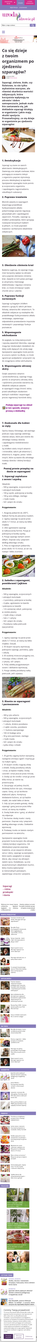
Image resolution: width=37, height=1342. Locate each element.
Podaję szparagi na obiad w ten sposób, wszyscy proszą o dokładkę (19, 407)
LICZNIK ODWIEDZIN (29, 2)
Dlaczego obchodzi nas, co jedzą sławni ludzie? (18, 958)
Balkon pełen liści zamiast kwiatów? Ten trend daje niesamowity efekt (15, 1204)
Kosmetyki (5, 1070)
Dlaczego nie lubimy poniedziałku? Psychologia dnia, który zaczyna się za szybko (18, 1051)
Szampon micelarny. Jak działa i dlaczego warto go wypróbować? (18, 919)
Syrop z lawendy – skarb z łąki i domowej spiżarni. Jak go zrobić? (18, 940)
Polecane (5, 1186)
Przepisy (4, 1113)
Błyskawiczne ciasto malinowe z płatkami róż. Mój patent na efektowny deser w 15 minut (18, 1148)
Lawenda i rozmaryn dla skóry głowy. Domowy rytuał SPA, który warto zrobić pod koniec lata (19, 1095)
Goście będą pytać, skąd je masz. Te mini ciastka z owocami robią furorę (18, 1166)
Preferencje (29, 1336)
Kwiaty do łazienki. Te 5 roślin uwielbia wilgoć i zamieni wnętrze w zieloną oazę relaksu (17, 1225)
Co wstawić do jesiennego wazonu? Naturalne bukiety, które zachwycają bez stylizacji (19, 969)
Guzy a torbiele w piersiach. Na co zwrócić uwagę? (19, 1015)
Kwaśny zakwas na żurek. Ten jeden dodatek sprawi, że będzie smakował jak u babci (27, 907)
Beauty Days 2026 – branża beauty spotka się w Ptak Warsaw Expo (18, 1006)
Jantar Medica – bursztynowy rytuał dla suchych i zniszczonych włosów (17, 1085)
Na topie (4, 1026)
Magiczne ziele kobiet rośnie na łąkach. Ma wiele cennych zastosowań (16, 1246)
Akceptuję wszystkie (8, 1336)
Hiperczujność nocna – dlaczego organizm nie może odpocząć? (17, 949)
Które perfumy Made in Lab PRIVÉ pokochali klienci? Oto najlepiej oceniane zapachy (19, 1103)
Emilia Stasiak (13, 78)
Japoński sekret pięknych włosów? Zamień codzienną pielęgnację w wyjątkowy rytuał (18, 1075)
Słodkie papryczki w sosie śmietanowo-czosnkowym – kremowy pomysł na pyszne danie (19, 1138)
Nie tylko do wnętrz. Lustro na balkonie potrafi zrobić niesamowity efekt (18, 1031)
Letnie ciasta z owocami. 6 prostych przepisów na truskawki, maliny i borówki (18, 1128)
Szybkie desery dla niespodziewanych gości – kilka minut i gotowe (18, 1176)
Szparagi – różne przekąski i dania (8, 891)
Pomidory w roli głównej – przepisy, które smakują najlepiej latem (18, 1118)
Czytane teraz (6, 1275)
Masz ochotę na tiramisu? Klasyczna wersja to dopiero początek (19, 1157)
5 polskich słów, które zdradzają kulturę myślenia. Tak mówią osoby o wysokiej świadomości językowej (17, 1266)
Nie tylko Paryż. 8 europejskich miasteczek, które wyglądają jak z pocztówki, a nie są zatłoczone (18, 931)
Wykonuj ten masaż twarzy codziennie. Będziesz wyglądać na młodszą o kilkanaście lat (9, 907)
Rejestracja (14, 7)
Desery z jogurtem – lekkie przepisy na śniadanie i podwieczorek (18, 1040)
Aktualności (6, 979)
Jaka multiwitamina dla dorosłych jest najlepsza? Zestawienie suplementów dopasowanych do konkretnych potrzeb (18, 998)
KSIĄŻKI (20, 2)
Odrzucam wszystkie (19, 1336)
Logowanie (23, 7)
